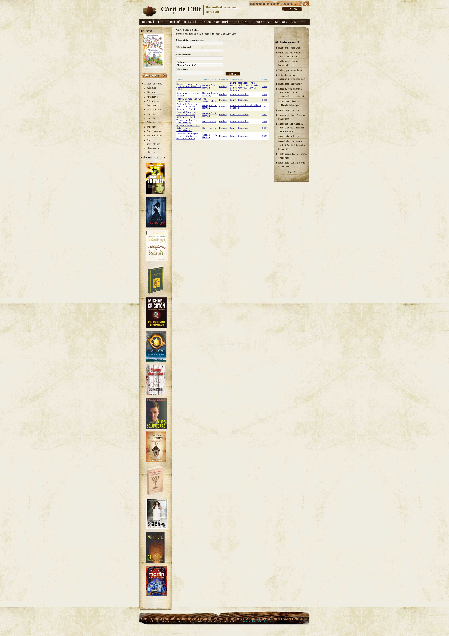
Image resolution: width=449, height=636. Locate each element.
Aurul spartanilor (288, 110)
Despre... (261, 21)
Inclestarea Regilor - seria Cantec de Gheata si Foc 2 (188, 136)
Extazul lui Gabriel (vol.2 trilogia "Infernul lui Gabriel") (292, 93)
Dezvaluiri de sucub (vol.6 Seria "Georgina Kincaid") (291, 145)
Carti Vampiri (155, 131)
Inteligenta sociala (290, 70)
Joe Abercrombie (209, 100)
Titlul (180, 80)
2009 (264, 107)
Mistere (151, 92)
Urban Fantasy (155, 135)
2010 (264, 128)
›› (301, 172)
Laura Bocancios (239, 94)
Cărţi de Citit (181, 9)
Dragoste (151, 127)
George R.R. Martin (209, 86)
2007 (264, 94)
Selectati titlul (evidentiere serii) (190, 40)
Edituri (242, 21)
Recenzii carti (154, 21)
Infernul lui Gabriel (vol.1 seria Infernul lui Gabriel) (291, 128)
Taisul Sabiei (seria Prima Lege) (188, 100)
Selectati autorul (183, 47)
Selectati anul (182, 69)
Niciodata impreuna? (290, 84)
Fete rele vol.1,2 (288, 136)
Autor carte (209, 80)
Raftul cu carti (183, 21)
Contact (281, 21)
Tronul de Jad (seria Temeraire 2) (188, 121)
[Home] (149, 17)
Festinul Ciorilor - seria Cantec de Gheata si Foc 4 (188, 106)
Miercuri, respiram (289, 48)
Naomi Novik (209, 121)
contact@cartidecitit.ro (257, 621)
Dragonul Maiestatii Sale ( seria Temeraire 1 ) (188, 128)
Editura (223, 80)
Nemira (223, 86)
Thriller (151, 114)
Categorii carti (153, 84)
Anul (264, 80)
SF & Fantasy (154, 109)
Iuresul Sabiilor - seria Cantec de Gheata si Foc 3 (187, 114)
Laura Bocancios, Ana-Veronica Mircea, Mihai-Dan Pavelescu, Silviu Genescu (244, 86)
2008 (264, 136)
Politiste (152, 97)
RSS (293, 21)
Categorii (222, 21)
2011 (264, 86)
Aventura (151, 88)
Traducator (181, 62)
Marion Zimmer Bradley (210, 94)
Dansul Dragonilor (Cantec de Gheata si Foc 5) (188, 86)
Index (206, 21)
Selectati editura (183, 54)
